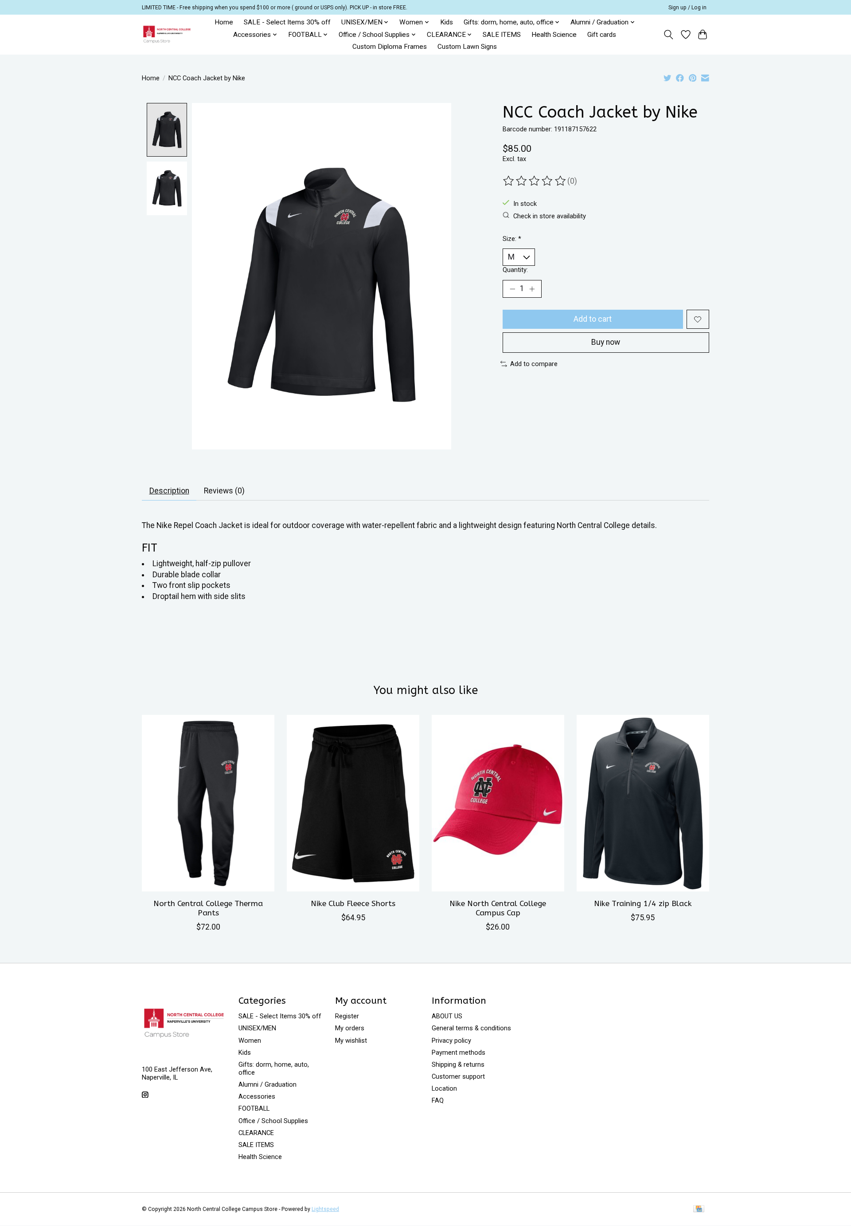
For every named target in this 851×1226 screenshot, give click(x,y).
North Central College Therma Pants (208, 908)
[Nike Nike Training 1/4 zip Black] (643, 803)
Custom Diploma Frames (389, 47)
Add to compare (534, 364)
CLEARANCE (256, 1133)
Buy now (605, 342)
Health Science (554, 35)
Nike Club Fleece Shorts (353, 903)
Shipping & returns (458, 1064)
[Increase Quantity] (532, 289)
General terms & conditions (471, 1028)
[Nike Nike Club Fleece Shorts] (353, 803)
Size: (512, 239)
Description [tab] (169, 490)
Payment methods (458, 1052)
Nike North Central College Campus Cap (497, 908)
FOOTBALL (253, 1108)
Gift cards (601, 35)
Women (249, 1041)
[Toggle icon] (668, 35)
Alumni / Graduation (267, 1084)
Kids (446, 22)
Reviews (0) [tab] (224, 490)
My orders (349, 1028)
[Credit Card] (698, 1209)
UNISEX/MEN (257, 1028)
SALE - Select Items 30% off (287, 22)
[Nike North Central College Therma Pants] (208, 803)
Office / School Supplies (273, 1121)
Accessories (256, 1096)
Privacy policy (451, 1041)
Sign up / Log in (687, 7)
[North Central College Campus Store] (167, 34)
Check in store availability (549, 216)
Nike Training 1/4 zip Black (643, 903)
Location (444, 1088)
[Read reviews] (535, 181)
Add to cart (593, 319)
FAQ (438, 1100)
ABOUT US (447, 1016)
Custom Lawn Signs (467, 47)
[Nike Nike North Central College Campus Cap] (498, 803)
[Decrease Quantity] (512, 289)
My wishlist (351, 1041)
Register (347, 1016)
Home (224, 22)
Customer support (458, 1076)
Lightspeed (325, 1209)
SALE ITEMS (502, 35)
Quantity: (515, 270)
